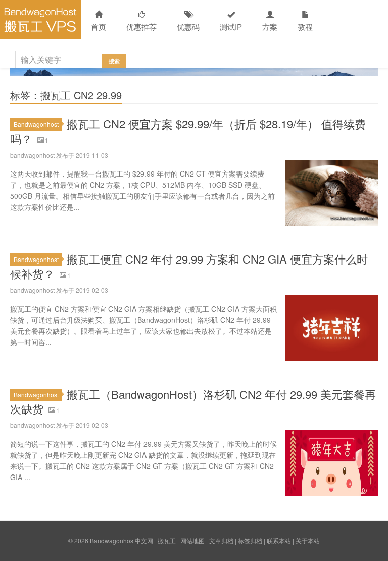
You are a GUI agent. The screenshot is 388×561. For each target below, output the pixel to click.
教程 (305, 26)
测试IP (231, 26)
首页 (98, 26)
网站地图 (192, 540)
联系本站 (279, 540)
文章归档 (221, 540)
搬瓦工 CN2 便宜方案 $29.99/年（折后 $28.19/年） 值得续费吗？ (188, 131)
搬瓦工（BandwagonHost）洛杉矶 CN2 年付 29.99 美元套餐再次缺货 (193, 401)
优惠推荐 (141, 26)
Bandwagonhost (36, 124)
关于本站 (308, 540)
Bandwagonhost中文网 (40, 19)
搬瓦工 (167, 540)
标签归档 (250, 540)
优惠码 (188, 26)
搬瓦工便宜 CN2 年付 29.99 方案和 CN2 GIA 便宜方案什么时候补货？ (189, 266)
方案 (269, 26)
